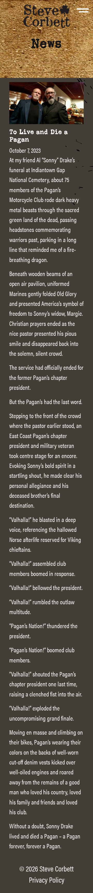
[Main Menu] (82, 13)
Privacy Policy (46, 879)
